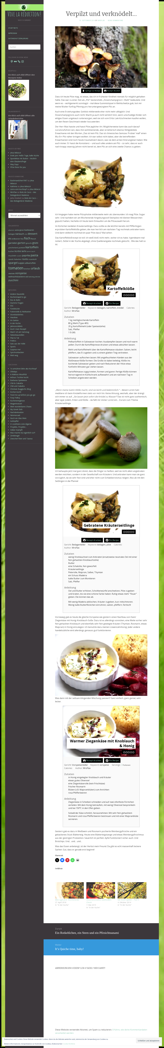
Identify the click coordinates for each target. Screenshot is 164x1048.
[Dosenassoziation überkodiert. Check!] (100, 890)
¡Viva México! (15, 152)
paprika (26, 255)
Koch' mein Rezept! (18, 329)
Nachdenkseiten (17, 412)
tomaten (15, 268)
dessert (32, 233)
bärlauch (20, 233)
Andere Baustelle (17, 294)
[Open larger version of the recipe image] (101, 274)
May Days (14, 164)
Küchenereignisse (17, 400)
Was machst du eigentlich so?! (22, 432)
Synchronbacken (17, 352)
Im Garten (14, 320)
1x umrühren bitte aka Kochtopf (23, 368)
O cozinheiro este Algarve (21, 424)
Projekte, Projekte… (18, 427)
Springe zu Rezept (93, 90)
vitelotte (11, 273)
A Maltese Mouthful (18, 374)
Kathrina (13, 186)
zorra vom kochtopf (18, 189)
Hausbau (14, 317)
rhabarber (17, 259)
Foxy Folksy (15, 397)
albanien (11, 230)
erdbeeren (16, 239)
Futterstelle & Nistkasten (20, 311)
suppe (21, 263)
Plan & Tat (14, 338)
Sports (13, 346)
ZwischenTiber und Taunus (21, 438)
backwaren (29, 230)
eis (9, 238)
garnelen (12, 243)
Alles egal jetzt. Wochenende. (67, 900)
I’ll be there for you (18, 167)
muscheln (12, 256)
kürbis (18, 251)
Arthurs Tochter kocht (19, 377)
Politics (13, 340)
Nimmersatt (15, 415)
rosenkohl (33, 259)
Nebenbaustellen (17, 335)
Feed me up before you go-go (22, 395)
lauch (33, 251)
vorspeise (21, 273)
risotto (25, 259)
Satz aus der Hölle (17, 343)
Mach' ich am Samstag (19, 332)
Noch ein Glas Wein (18, 418)
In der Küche (15, 323)
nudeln (19, 256)
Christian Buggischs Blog (20, 389)
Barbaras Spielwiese (18, 380)
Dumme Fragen (16, 303)
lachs (24, 251)
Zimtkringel (14, 435)
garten (21, 242)
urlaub (35, 268)
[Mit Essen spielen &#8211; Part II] (132, 890)
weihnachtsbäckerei (16, 276)
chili (25, 234)
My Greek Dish (16, 409)
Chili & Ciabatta (16, 383)
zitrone (37, 277)
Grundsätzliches (16, 314)
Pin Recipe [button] (113, 303)
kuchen (11, 251)
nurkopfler (14, 421)
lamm (29, 251)
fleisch (33, 239)
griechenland (13, 248)
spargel (12, 262)
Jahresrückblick (16, 326)
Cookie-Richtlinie (69, 1044)
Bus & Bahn (15, 300)
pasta (34, 255)
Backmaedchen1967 (18, 180)
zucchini (13, 280)
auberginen (19, 230)
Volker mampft (16, 430)
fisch (27, 238)
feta (22, 239)
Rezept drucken (113, 90)
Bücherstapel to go (18, 297)
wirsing (31, 277)
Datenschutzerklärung (18, 38)
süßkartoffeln (30, 263)
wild (26, 277)
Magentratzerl (16, 403)
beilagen (11, 234)
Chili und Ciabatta (17, 386)
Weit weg (14, 355)
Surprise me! (15, 349)
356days (13, 371)
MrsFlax (13, 192)
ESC (11, 305)
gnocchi (29, 243)
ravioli (10, 259)
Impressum (12, 33)
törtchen (27, 269)
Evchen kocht (15, 392)
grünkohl (21, 248)
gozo (35, 243)
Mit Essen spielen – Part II (128, 900)
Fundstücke (15, 308)
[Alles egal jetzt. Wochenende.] (69, 890)
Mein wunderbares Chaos (20, 406)
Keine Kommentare (115, 20)
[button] (124, 295)
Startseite (13, 28)
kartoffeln (32, 247)
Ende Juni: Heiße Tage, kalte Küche (24, 155)
